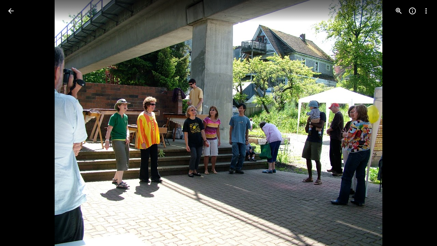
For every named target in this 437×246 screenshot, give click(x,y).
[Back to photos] (11, 11)
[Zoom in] (399, 11)
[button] (19, 123)
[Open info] (412, 11)
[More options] (426, 11)
